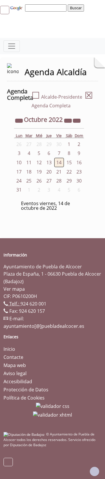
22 (69, 172)
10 (19, 162)
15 (69, 162)
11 (29, 162)
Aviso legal (15, 373)
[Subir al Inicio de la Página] (94, 471)
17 (19, 172)
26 (39, 181)
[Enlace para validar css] (52, 406)
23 (79, 172)
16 (79, 162)
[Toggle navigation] (12, 46)
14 (59, 162)
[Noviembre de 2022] (76, 120)
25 (29, 181)
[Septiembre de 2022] (19, 120)
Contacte (13, 357)
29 (69, 181)
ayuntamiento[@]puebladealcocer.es (44, 326)
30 (79, 181)
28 (59, 181)
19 (39, 172)
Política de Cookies (24, 398)
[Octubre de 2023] (68, 120)
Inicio (9, 349)
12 (39, 162)
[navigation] (46, 8)
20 (49, 172)
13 (49, 162)
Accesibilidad (18, 381)
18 (29, 172)
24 (19, 181)
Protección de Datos (26, 389)
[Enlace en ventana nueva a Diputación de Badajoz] (25, 434)
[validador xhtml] (52, 414)
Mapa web (15, 365)
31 (19, 190)
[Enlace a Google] (17, 7)
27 (49, 181)
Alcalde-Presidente (57, 97)
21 (59, 172)
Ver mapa (14, 289)
